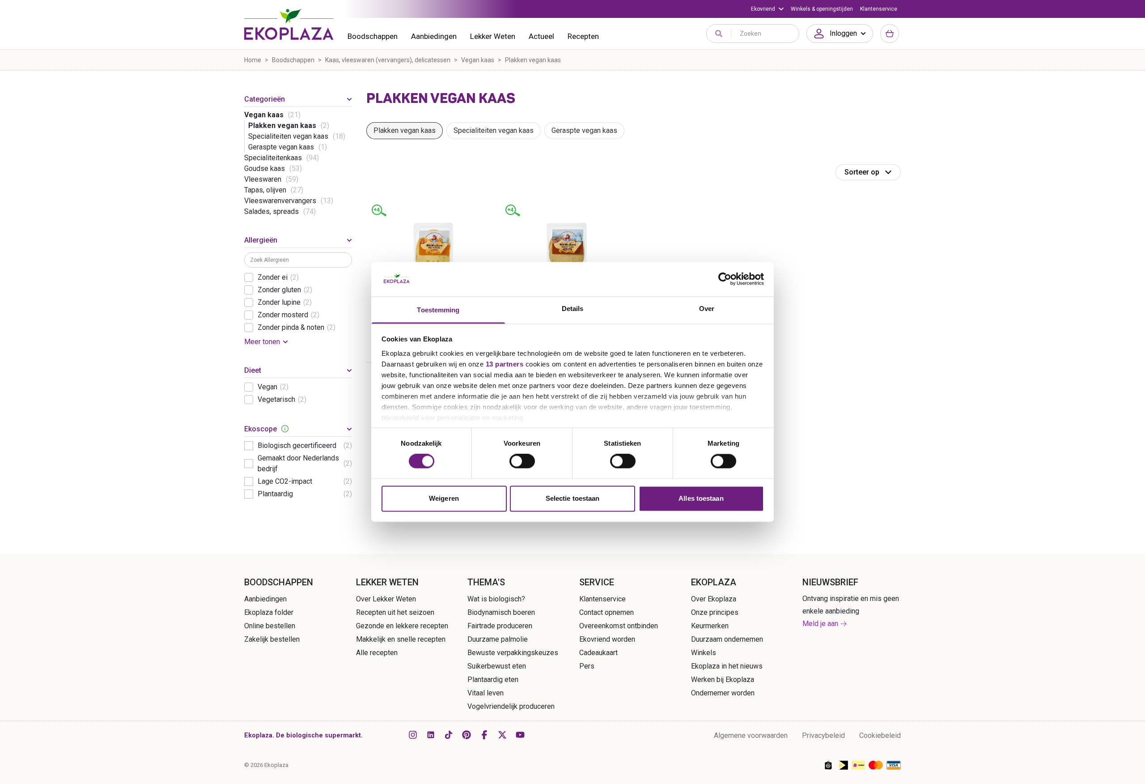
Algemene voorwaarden (751, 735)
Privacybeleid (823, 735)
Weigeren (444, 498)
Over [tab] (706, 308)
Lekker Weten (492, 36)
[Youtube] (520, 734)
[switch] (522, 461)
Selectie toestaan (573, 498)
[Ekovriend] (767, 9)
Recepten (583, 36)
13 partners (505, 364)
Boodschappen (373, 36)
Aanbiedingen (434, 36)
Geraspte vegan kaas (584, 130)
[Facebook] (484, 734)
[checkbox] (248, 277)
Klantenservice (878, 9)
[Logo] (289, 24)
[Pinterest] (466, 734)
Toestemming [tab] (438, 310)
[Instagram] (412, 734)
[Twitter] (502, 734)
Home (252, 60)
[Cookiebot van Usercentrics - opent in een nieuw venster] (725, 279)
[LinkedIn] (430, 734)
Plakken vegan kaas (404, 130)
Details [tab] (573, 308)
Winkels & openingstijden (822, 9)
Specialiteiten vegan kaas (494, 130)
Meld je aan (820, 623)
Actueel (541, 36)
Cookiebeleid (880, 735)
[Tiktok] (448, 734)
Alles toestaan (701, 498)
